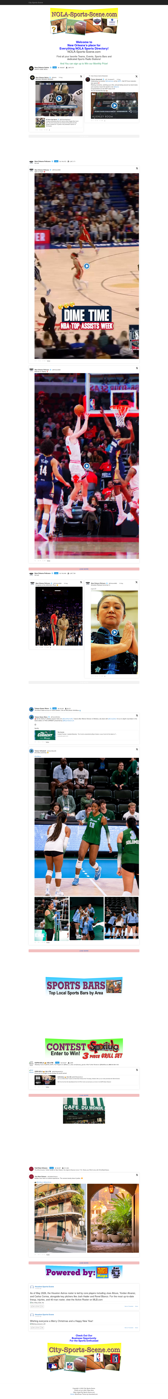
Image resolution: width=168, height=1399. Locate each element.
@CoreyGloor (112, 719)
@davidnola (47, 1182)
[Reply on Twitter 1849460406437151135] (35, 1087)
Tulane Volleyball (40, 751)
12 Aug (119, 79)
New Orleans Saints (42, 77)
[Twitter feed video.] (59, 98)
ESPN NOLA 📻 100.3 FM (43, 1071)
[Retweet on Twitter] (89, 75)
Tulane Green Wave (41, 717)
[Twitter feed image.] (59, 616)
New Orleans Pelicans (42, 170)
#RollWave (38, 756)
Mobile (72, 1394)
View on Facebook (129, 1306)
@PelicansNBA (56, 170)
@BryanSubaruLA (68, 721)
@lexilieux (40, 1182)
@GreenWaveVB (51, 751)
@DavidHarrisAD (67, 719)
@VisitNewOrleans (53, 1176)
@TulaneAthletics (55, 717)
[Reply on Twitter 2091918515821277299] (35, 742)
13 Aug (61, 77)
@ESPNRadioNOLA (57, 1071)
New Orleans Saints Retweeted (99, 76)
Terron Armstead (96, 79)
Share (136, 1306)
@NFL (120, 81)
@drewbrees (109, 81)
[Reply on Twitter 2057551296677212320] (35, 1254)
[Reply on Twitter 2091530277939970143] (35, 942)
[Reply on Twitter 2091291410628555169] (35, 561)
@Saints (54, 77)
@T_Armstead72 (109, 79)
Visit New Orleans (40, 1176)
